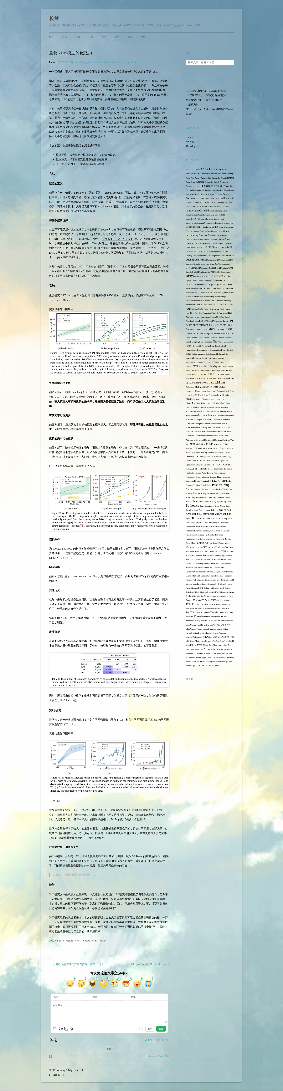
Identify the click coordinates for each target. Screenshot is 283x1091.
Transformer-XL (217, 617)
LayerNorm (206, 391)
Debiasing (189, 264)
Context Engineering (225, 227)
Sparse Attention (208, 584)
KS (217, 374)
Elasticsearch (229, 293)
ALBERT (189, 174)
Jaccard (219, 370)
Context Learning (192, 231)
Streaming (224, 592)
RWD (201, 523)
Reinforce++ (228, 531)
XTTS (199, 645)
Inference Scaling (216, 358)
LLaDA (198, 387)
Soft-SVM (230, 580)
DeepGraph (226, 264)
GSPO (229, 329)
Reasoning (190, 526)
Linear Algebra (195, 399)
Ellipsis (200, 297)
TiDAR (221, 612)
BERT (199, 185)
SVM (223, 551)
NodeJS (230, 448)
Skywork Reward (203, 580)
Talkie (205, 604)
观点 (117, 36)
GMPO (216, 325)
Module (198, 436)
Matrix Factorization (213, 424)
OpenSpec (199, 465)
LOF (207, 387)
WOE (232, 637)
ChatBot (195, 211)
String (231, 592)
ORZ (198, 456)
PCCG (219, 465)
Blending (195, 198)
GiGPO (227, 333)
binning (189, 653)
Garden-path (207, 333)
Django (188, 280)
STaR (212, 551)
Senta (221, 563)
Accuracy (205, 174)
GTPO (188, 333)
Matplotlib (200, 424)
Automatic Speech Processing (216, 182)
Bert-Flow (195, 194)
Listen (203, 403)
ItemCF (208, 370)
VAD (218, 625)
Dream (204, 284)
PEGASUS (190, 469)
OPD (188, 456)
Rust (188, 547)
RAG (229, 510)
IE (187, 354)
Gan (200, 333)
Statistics (189, 592)
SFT (205, 547)
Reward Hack (191, 543)
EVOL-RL (221, 288)
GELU (201, 325)
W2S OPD (225, 637)
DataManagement (210, 260)
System (189, 600)
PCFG (225, 465)
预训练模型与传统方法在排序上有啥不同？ (76, 964)
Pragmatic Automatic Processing (206, 489)
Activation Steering (225, 174)
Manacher (189, 420)
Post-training (221, 485)
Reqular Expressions (207, 539)
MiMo (229, 428)
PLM (103, 940)
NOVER (189, 448)
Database (221, 260)
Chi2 (212, 211)
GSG (223, 329)
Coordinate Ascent (217, 239)
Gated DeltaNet (218, 333)
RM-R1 (210, 519)
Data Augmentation (216, 251)
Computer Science (194, 227)
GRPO (212, 329)
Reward (227, 539)
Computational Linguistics (214, 223)
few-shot (207, 653)
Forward (213, 317)
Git (232, 333)
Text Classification (196, 608)
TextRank (198, 612)
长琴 (54, 18)
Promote (189, 501)
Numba (211, 452)
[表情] (61, 1028)
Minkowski (217, 432)
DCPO (217, 247)
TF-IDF (199, 600)
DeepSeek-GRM (226, 268)
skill (198, 665)
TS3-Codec (225, 600)
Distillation (226, 276)
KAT (205, 374)
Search (206, 555)
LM (203, 387)
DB (213, 247)
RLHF (199, 519)
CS (201, 207)
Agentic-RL (206, 178)
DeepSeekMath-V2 (205, 272)
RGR (225, 514)
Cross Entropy (205, 243)
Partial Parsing (207, 473)
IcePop (194, 354)
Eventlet (199, 305)
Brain (202, 198)
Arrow (193, 182)
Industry (205, 358)
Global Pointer (191, 338)
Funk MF (203, 321)
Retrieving (220, 539)
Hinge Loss (209, 346)
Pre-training (199, 493)
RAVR (188, 514)
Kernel (221, 374)
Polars (214, 481)
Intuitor (189, 370)
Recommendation (209, 526)
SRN (232, 547)
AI (80, 940)
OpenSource (190, 465)
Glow (200, 338)
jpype (204, 657)
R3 (225, 510)
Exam (210, 305)
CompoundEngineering (195, 223)
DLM (229, 247)
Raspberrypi (224, 523)
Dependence (225, 272)
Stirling (196, 592)
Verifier (219, 629)
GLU (210, 325)
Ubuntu (211, 621)
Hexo (63, 1074)
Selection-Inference (193, 559)
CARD (195, 202)
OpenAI (216, 460)
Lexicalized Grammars (208, 395)
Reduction (190, 531)
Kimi (215, 378)
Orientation (208, 465)
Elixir (194, 297)
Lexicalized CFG (192, 395)
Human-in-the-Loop (217, 350)
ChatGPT (204, 210)
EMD (191, 288)
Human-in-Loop (203, 350)
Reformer (197, 531)
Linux (198, 403)
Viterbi (216, 633)
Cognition (190, 219)
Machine (194, 415)
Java (223, 370)
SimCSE (196, 576)
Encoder (220, 301)
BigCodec (218, 194)
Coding (190, 136)
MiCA (224, 428)
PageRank (218, 469)
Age (192, 178)
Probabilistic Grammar (205, 497)
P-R (214, 465)
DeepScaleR (204, 268)
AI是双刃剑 (192, 104)
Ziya (205, 649)
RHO (229, 514)
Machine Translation (226, 415)
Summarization (211, 596)
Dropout (211, 284)
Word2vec (220, 641)
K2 (202, 374)
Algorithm (229, 177)
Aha (222, 178)
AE (191, 170)
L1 (187, 383)
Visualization (207, 633)
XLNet (194, 645)
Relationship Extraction (214, 535)
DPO (195, 251)
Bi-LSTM (204, 194)
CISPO (220, 202)
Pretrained (225, 493)
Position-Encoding (193, 485)
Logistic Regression (200, 407)
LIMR (209, 383)
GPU (200, 329)
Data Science (227, 255)
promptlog (190, 665)
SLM (217, 547)
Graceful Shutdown (210, 338)
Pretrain (217, 493)
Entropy (227, 300)
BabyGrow (229, 186)
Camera (218, 207)
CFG (214, 202)
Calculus (211, 207)
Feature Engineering (211, 309)
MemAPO (190, 428)
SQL (227, 547)
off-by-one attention (215, 661)
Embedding (209, 296)
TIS (209, 600)
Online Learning (225, 456)
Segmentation (226, 555)
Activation (213, 174)
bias (231, 649)
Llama (209, 403)
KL (214, 374)
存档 (143, 36)
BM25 (218, 186)
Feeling (69, 940)
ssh (206, 665)
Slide (213, 580)
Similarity (205, 576)
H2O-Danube (228, 342)
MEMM (195, 411)
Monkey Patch (212, 436)
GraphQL (196, 342)
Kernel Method (199, 378)
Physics (197, 481)
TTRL (188, 604)
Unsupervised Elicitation (199, 625)
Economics (190, 293)
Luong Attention (221, 407)
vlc (218, 665)
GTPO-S (194, 333)
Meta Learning (200, 428)
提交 (161, 1029)
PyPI (229, 501)
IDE (231, 350)
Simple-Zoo (219, 576)
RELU (199, 514)
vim (215, 665)
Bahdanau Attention (212, 190)
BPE (223, 186)
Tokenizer (189, 617)
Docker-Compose (204, 280)
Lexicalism (229, 391)
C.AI (188, 202)
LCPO (190, 383)
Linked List (219, 399)
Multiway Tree (228, 440)
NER (192, 444)
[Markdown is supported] (55, 1028)
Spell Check (220, 584)
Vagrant (193, 629)
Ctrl (187, 247)
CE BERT (208, 202)
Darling (205, 251)
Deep (212, 264)
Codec (222, 215)
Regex (204, 531)
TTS (194, 604)
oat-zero (203, 661)
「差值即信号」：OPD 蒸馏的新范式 (206, 95)
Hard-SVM (200, 346)
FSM (188, 309)
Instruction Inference (225, 366)
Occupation (204, 456)
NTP (195, 448)
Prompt (196, 501)
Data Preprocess (214, 256)
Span (199, 584)
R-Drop (207, 510)
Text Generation (210, 608)
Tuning (197, 621)
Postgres (189, 489)
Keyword (208, 378)
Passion (216, 473)
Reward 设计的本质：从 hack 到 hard (206, 90)
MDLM (189, 411)
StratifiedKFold (213, 592)
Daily (200, 251)
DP (191, 251)
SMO (222, 547)
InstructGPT (191, 366)
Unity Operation (226, 621)
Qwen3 (188, 510)
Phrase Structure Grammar (206, 477)
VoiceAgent (197, 637)
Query (217, 506)
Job (230, 370)
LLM (216, 382)
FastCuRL (199, 309)
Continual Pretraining (208, 235)
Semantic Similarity (211, 563)
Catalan (189, 211)
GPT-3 (190, 329)
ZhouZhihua (194, 649)
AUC (199, 174)
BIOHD (211, 186)
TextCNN (190, 612)
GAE (231, 321)
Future (226, 321)
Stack (222, 588)
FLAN (230, 305)
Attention (200, 181)
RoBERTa (200, 543)
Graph (188, 342)
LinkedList (190, 403)
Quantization (209, 506)
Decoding (205, 264)
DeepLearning (192, 268)
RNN (230, 519)
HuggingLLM (191, 350)
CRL (198, 207)
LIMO (203, 383)
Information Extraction (194, 362)
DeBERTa (229, 260)
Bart (222, 190)
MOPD (220, 411)
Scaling (229, 551)
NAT (187, 444)
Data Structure (194, 259)
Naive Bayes (202, 448)
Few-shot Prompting (203, 313)
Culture (192, 247)
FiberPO (214, 313)
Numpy (217, 452)
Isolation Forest (198, 370)
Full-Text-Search (223, 317)
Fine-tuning (223, 313)
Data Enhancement (200, 256)
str (209, 665)
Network (216, 448)
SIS (213, 547)
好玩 (90, 36)
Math (193, 424)
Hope (216, 346)
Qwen (228, 506)
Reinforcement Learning (195, 535)
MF (200, 411)
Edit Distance (200, 293)
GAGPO (189, 325)
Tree (225, 617)
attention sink (223, 649)
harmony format (195, 657)
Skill (194, 580)
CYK (205, 207)
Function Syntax (192, 321)
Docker (194, 280)
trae (211, 665)
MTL (188, 415)
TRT (219, 600)
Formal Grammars (202, 317)
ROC (188, 523)
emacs (200, 653)
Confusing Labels (210, 227)
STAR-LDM (194, 551)
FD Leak (218, 305)
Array (188, 182)
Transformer (202, 616)
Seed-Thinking (215, 555)
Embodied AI (199, 301)
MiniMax (189, 432)
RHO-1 (188, 519)
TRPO (214, 600)
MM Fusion (211, 411)
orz (224, 661)
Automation (190, 186)
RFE (220, 514)
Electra (188, 297)
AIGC (224, 170)
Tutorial (204, 621)
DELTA (224, 247)
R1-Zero (219, 510)
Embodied (190, 301)
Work (226, 641)
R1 (212, 510)
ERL (202, 288)
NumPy (204, 452)
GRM (205, 329)
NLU (216, 444)
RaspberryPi (213, 523)
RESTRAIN (213, 514)
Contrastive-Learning (201, 239)
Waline (160, 1056)
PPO (207, 469)
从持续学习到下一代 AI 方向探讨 (204, 100)
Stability (207, 588)
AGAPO (196, 170)
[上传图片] (66, 1028)
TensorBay (217, 604)
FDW (225, 305)
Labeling (222, 387)
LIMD (197, 383)
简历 (77, 36)
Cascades (225, 207)
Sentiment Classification (195, 572)
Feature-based (225, 309)
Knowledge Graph (226, 378)
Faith (192, 309)
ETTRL (213, 288)
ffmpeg (213, 653)
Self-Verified (219, 559)
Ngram (223, 448)
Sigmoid (189, 576)
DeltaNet (216, 272)
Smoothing (220, 580)
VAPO (223, 625)
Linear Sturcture (208, 399)
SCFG (200, 547)
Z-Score (205, 645)
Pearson (223, 473)
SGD (209, 547)
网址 (133, 997)
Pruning (213, 501)
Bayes (226, 190)
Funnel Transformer (215, 321)
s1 (195, 665)
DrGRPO (197, 284)
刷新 (109, 1049)
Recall (198, 527)
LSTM (215, 387)
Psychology (222, 501)
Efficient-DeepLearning (215, 293)
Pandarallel (190, 473)
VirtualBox (197, 633)
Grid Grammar (206, 342)
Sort (195, 584)
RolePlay (208, 543)
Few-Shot (190, 313)
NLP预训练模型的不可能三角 (150, 964)
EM (187, 288)
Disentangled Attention (202, 276)
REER (194, 514)
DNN (188, 251)
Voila (205, 637)
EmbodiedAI (211, 301)
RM (204, 518)
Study (188, 596)
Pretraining (191, 497)
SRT (187, 551)
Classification (204, 215)
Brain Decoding (211, 198)
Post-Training (206, 485)
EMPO (196, 288)
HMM (188, 346)
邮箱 (95, 997)
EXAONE (229, 288)
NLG (198, 444)
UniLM (217, 621)
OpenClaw (224, 460)
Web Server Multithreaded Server (198, 641)
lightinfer (230, 657)
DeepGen (217, 264)
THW (204, 600)
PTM (211, 469)
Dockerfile (216, 280)
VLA (188, 629)
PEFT (230, 465)
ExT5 (205, 305)
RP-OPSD (194, 523)
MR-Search (227, 411)
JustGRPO (196, 374)
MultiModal (209, 440)
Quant (201, 506)
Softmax (189, 584)
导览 (64, 36)
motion (188, 661)
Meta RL (212, 428)
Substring (200, 596)
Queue (222, 506)
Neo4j (210, 448)
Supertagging (223, 596)
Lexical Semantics (218, 391)
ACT (188, 170)
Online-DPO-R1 (206, 460)
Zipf (201, 649)
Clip (212, 215)
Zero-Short (213, 645)
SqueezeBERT (197, 588)
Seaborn (199, 555)
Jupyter (188, 374)
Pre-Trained (223, 489)
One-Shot (213, 456)
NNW (225, 444)
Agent (197, 178)
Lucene (211, 407)
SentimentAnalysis (212, 572)
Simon (212, 576)
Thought (214, 612)
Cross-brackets (217, 243)
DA (197, 247)
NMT (220, 444)
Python (191, 505)
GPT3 (195, 329)
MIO (204, 411)
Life (219, 395)
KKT (210, 374)
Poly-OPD (222, 481)
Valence (199, 629)
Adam (188, 178)
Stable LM (215, 588)
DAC (201, 247)
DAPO (207, 247)
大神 (103, 36)
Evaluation (190, 305)
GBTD (195, 325)
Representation (192, 539)
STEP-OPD (204, 551)
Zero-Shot (222, 645)
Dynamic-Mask (222, 284)
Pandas (198, 473)
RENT (205, 514)
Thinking (191, 146)
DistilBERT (216, 276)
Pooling (229, 481)
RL (194, 518)
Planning (204, 481)
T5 (194, 600)
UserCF (213, 625)
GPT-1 (225, 325)
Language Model (193, 391)
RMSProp (223, 519)
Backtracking (191, 190)
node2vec (195, 661)
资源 (130, 36)
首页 (51, 36)
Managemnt (199, 419)
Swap (231, 596)
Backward (200, 190)
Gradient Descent (224, 338)
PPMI (202, 469)
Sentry (223, 572)
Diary (189, 275)
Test (187, 608)
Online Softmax (192, 460)
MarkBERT (209, 420)
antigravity (212, 649)
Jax (227, 370)
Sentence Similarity (205, 567)
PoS (210, 481)
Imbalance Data (203, 354)
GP (221, 325)
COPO (188, 207)
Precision (210, 493)
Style (194, 596)
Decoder (197, 264)
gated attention (222, 653)
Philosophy (191, 477)
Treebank (190, 621)
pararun (229, 661)
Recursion (221, 527)
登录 (150, 1029)
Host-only (223, 346)
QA (197, 506)
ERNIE (207, 288)
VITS (228, 625)
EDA (230, 284)
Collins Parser (219, 219)
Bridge (220, 198)
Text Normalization (224, 608)
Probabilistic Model (222, 497)
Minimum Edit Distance (203, 432)
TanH (211, 604)
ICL (227, 350)
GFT (206, 325)
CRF (193, 207)
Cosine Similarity (193, 243)
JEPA (213, 370)
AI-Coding (216, 169)
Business (227, 198)
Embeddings (220, 297)
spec (202, 665)
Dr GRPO (224, 280)
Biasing (211, 194)
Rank (206, 523)
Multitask (218, 440)
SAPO (194, 547)
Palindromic (227, 469)
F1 (214, 305)
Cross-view (228, 243)
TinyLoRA (229, 612)
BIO (206, 186)
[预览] (71, 1028)
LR (211, 387)
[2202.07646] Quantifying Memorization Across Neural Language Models (98, 62)
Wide (214, 641)
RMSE (216, 519)
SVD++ (217, 551)
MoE (224, 432)
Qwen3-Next (197, 510)
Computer (229, 223)
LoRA (214, 403)
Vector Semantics (209, 629)
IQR (189, 354)
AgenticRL (216, 178)
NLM (87, 940)
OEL (222, 452)
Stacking (228, 588)
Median (224, 424)
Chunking (218, 211)
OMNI (227, 452)
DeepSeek (215, 268)
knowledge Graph (219, 657)
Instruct (222, 362)
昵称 (56, 997)
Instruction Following (207, 366)
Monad (204, 436)
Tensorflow (226, 604)
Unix (188, 625)
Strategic (203, 592)
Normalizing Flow (193, 452)
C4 (191, 202)
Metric (218, 428)
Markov (217, 420)
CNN (230, 202)
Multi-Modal (199, 440)
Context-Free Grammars (209, 231)
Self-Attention (207, 559)
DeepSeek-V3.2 (192, 272)
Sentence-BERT (220, 567)
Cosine (227, 239)
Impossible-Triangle (217, 354)
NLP (95, 940)
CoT (217, 215)
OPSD (192, 456)
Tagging (200, 604)
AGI (203, 169)
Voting (209, 637)
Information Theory (211, 362)
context (195, 653)
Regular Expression (214, 531)
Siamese (229, 572)
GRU (219, 329)
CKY (225, 202)
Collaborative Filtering (204, 219)
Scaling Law (190, 555)
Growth (217, 341)
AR (195, 174)
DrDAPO (189, 284)
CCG (201, 202)
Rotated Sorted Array (221, 543)
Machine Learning (207, 415)
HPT (193, 346)
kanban (209, 657)
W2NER (216, 637)
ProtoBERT (204, 501)
